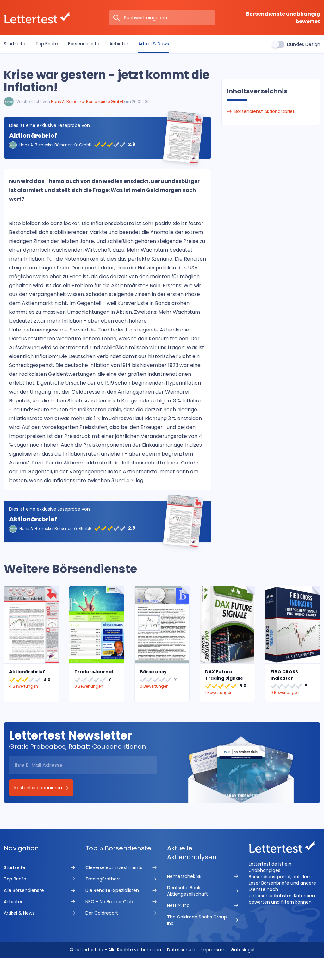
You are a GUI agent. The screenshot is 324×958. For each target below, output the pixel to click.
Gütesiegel (242, 950)
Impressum (213, 950)
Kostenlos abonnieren (38, 788)
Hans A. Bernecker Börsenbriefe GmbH (87, 101)
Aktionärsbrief (33, 135)
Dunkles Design (303, 44)
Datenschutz (181, 950)
